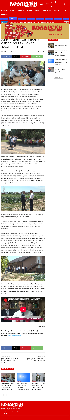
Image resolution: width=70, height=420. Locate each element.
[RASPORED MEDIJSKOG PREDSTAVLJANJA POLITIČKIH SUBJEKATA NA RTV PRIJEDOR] (38, 377)
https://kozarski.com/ (14, 336)
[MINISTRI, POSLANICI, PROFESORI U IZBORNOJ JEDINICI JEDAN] (51, 45)
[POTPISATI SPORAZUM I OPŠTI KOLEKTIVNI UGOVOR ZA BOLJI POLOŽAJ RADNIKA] (8, 377)
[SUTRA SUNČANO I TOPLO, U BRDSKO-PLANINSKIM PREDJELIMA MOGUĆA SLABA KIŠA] (23, 377)
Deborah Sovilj (8, 51)
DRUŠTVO (4, 381)
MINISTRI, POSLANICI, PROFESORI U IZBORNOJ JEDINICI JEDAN (61, 45)
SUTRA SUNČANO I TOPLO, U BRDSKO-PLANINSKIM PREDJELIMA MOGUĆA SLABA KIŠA (23, 387)
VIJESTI (18, 381)
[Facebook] (51, 2)
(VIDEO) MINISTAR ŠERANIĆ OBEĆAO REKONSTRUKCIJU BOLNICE (9, 361)
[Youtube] (51, 6)
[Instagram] (55, 2)
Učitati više (58, 77)
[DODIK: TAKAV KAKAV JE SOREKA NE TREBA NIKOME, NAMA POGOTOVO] (51, 69)
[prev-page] (2, 395)
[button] (65, 4)
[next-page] (5, 395)
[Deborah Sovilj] (2, 52)
